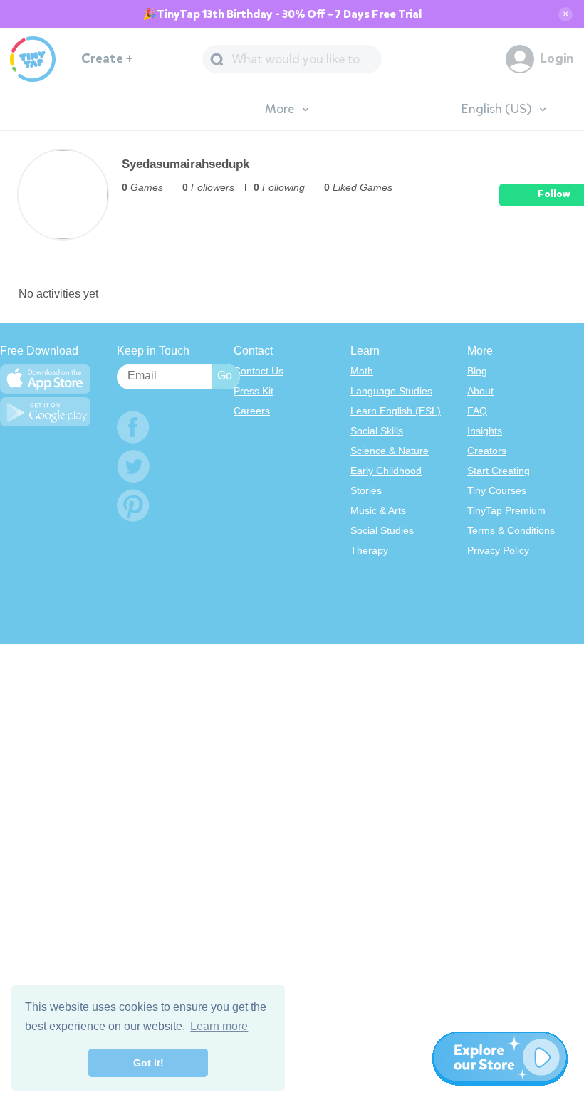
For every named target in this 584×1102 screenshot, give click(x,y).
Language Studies (391, 391)
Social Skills (376, 430)
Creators (486, 450)
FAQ (477, 410)
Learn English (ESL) (395, 410)
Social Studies (382, 530)
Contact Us (258, 371)
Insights (484, 430)
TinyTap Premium (506, 510)
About (480, 391)
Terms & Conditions (511, 530)
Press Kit (253, 391)
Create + (107, 59)
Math (361, 371)
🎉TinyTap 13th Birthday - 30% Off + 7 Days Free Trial (282, 14)
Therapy (369, 550)
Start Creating (498, 470)
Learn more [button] (219, 1026)
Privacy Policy (498, 550)
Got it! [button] (148, 1063)
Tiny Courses (496, 490)
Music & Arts (378, 510)
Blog (477, 371)
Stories (366, 490)
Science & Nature (389, 450)
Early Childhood (386, 470)
